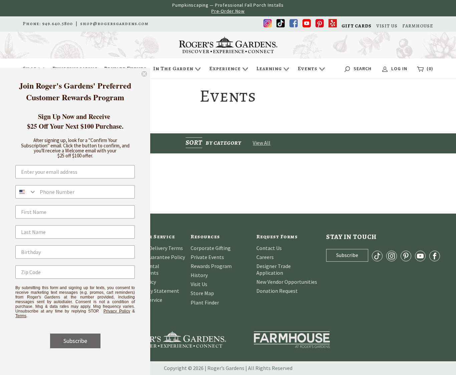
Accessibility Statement (152, 290)
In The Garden (173, 68)
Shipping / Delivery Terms (154, 248)
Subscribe (75, 341)
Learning (269, 68)
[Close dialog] (144, 74)
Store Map (202, 293)
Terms (20, 316)
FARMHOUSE (417, 26)
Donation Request (277, 290)
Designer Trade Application (273, 269)
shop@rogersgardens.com (114, 23)
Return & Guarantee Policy (155, 257)
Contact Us (269, 248)
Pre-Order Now (228, 11)
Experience (225, 68)
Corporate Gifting (211, 248)
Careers (265, 257)
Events (307, 68)
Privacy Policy (116, 311)
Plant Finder (205, 302)
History (199, 275)
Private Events (207, 257)
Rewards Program (211, 266)
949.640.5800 (57, 23)
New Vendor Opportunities (286, 281)
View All (261, 142)
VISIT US (387, 26)
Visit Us (199, 284)
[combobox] (26, 191)
